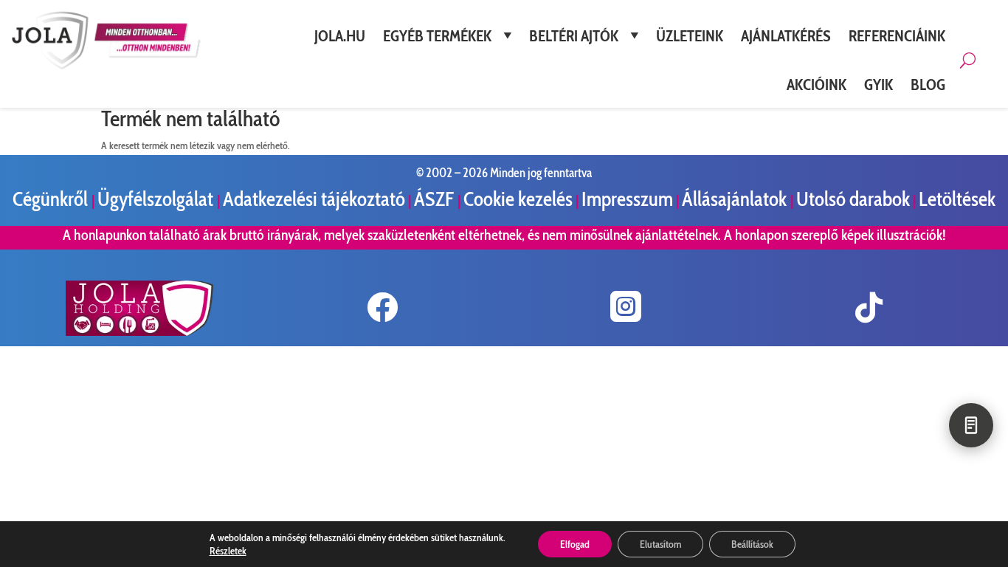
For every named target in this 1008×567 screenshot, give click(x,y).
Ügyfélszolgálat (157, 199)
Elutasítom (660, 544)
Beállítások (752, 544)
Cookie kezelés (518, 199)
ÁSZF (436, 199)
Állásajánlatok (736, 199)
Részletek (228, 550)
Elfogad (575, 544)
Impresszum (627, 199)
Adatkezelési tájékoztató (314, 199)
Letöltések (957, 199)
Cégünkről (52, 199)
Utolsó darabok (853, 199)
